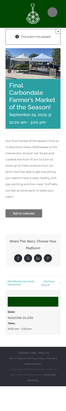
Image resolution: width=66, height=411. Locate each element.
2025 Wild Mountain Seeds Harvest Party (20, 283)
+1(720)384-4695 (26, 353)
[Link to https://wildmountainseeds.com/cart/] (52, 12)
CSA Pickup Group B (48, 283)
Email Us (43, 353)
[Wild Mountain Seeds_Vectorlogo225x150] (33, 5)
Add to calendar (24, 213)
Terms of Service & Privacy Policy (27, 358)
